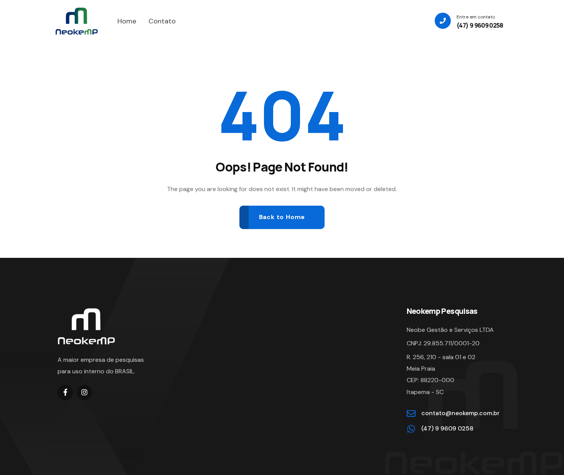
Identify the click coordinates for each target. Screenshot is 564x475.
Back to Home (282, 217)
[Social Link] (65, 392)
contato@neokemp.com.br (460, 413)
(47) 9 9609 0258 (480, 25)
